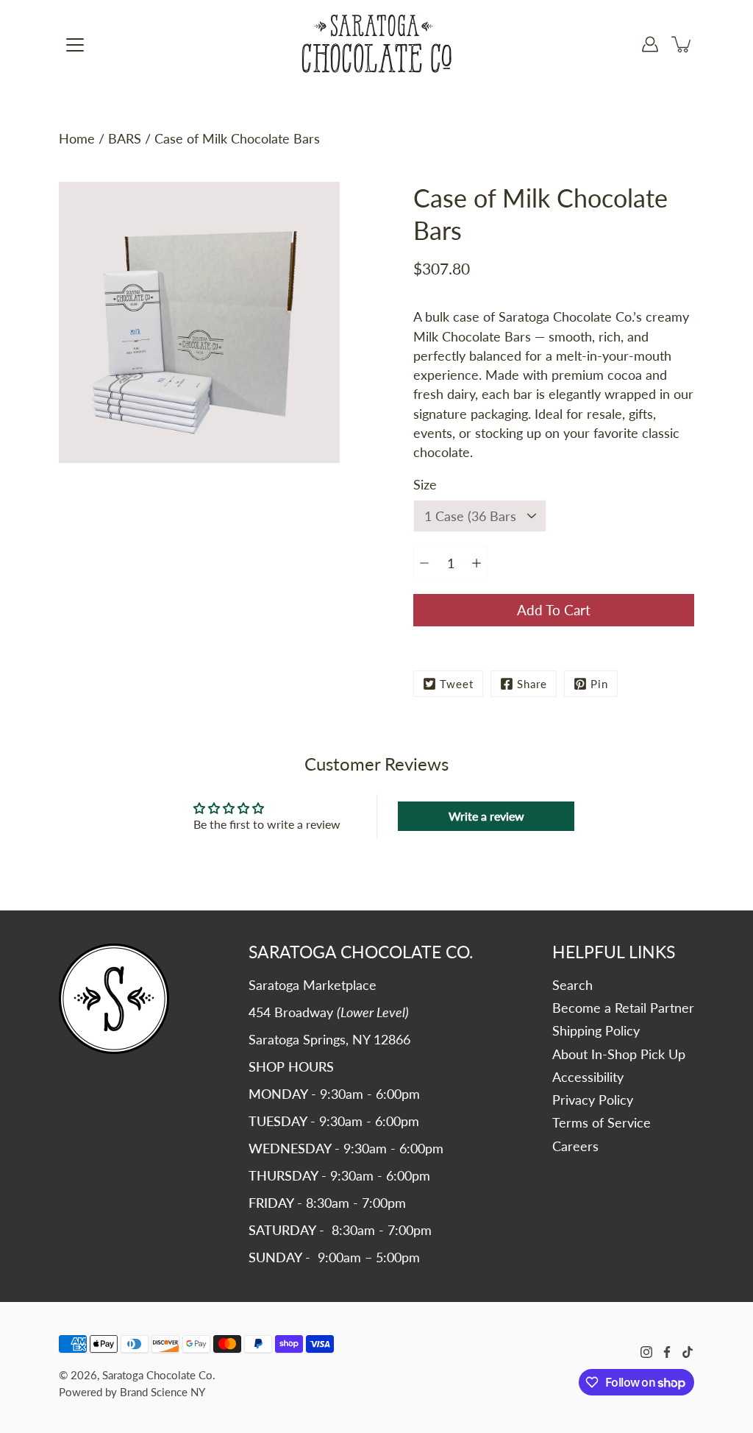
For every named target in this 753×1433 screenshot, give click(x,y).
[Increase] (476, 563)
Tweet (457, 683)
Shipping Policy (596, 1031)
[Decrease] (424, 563)
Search (572, 985)
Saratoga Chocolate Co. (158, 1374)
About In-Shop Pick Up (618, 1054)
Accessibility (588, 1077)
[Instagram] (646, 1352)
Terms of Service (601, 1123)
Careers (575, 1146)
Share (532, 683)
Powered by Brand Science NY (132, 1391)
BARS (124, 138)
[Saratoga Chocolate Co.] (376, 44)
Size (425, 484)
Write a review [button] (486, 816)
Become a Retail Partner (623, 1008)
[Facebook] (667, 1352)
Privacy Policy (592, 1100)
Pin (599, 683)
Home (77, 138)
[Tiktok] (687, 1352)
